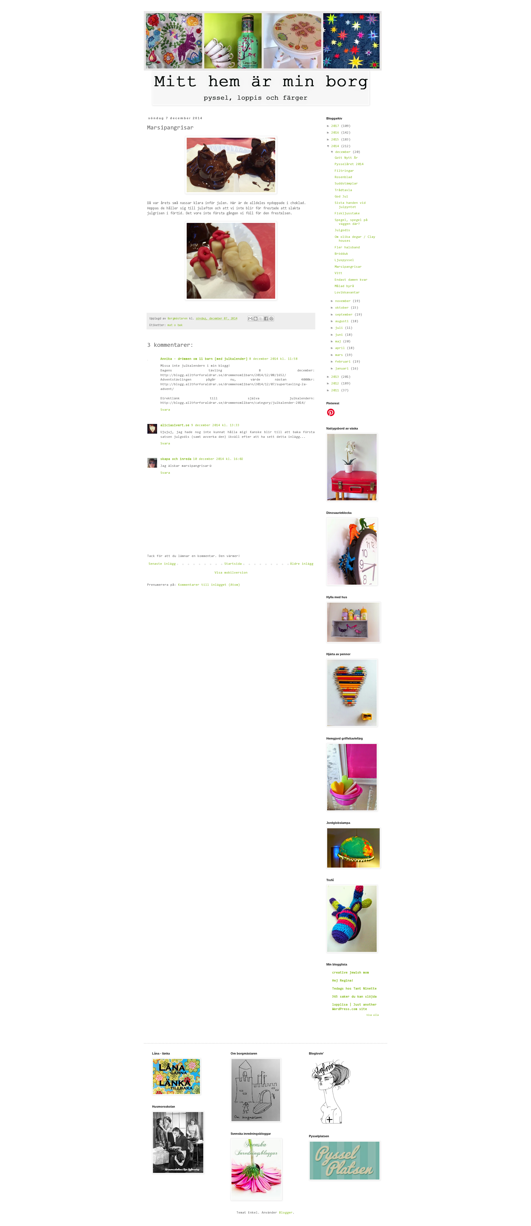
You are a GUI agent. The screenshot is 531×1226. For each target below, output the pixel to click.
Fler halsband (347, 247)
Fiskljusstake (347, 213)
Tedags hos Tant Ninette (354, 988)
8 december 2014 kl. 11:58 (273, 359)
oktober (343, 307)
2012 (336, 383)
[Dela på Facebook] (266, 318)
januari (343, 368)
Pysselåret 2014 (349, 164)
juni (340, 335)
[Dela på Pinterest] (271, 318)
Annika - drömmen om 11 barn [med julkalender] (204, 359)
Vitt (338, 273)
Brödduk (341, 254)
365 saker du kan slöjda (354, 996)
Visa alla (372, 1015)
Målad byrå (344, 286)
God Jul (341, 196)
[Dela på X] (261, 318)
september (345, 314)
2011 (336, 390)
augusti (343, 321)
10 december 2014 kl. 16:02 (218, 459)
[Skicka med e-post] (250, 318)
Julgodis (342, 230)
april (341, 348)
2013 (336, 377)
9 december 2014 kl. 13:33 (215, 425)
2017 (336, 126)
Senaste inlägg (162, 564)
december (344, 152)
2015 (336, 139)
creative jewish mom (350, 972)
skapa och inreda (175, 459)
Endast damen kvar (351, 280)
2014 (336, 146)
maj (339, 341)
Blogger (286, 1212)
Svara (165, 410)
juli (340, 328)
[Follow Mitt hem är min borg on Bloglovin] (331, 1123)
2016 (336, 132)
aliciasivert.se (174, 425)
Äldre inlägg (301, 564)
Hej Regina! (342, 980)
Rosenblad (343, 177)
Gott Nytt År (346, 158)
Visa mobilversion (231, 572)
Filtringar (344, 171)
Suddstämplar (346, 183)
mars (340, 355)
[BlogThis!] (255, 318)
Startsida (233, 564)
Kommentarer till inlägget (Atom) (209, 585)
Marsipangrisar (348, 267)
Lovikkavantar (347, 292)
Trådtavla (343, 190)
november (344, 301)
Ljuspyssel (344, 260)
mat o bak (175, 325)
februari (344, 361)
